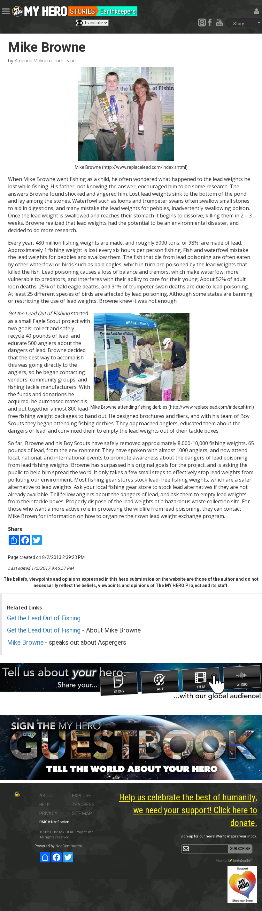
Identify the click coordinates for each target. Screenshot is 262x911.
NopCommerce (69, 846)
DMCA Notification (54, 822)
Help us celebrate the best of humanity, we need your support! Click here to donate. (188, 810)
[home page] (46, 9)
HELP (44, 804)
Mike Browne (25, 642)
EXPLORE (81, 795)
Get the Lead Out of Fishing (44, 618)
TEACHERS (83, 804)
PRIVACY (48, 813)
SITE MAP (82, 813)
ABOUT (46, 795)
